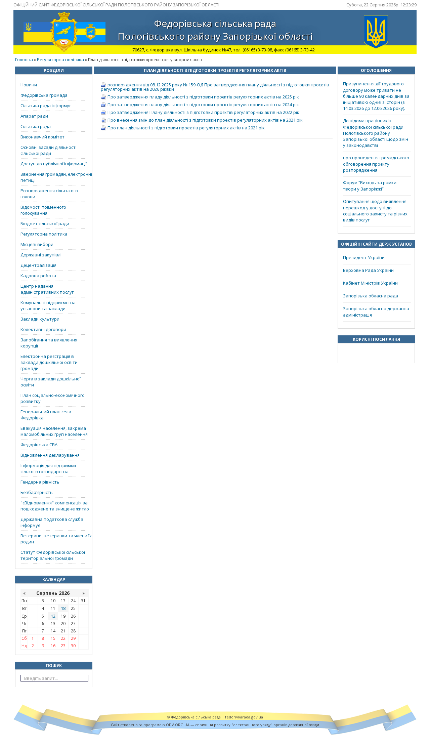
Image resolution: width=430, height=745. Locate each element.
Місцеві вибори (36, 244)
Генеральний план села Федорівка (45, 415)
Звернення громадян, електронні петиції (56, 177)
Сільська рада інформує (45, 105)
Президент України (364, 257)
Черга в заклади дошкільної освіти (50, 382)
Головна (24, 59)
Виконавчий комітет (42, 137)
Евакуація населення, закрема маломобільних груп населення (54, 431)
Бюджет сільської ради (44, 223)
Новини (28, 85)
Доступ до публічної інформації (53, 164)
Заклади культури (39, 319)
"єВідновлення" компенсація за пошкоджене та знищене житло (54, 506)
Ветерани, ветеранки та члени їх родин (56, 539)
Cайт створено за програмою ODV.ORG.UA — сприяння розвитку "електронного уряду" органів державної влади (215, 724)
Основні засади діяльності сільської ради (48, 150)
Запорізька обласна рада (370, 296)
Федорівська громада (44, 95)
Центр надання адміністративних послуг (47, 289)
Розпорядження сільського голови (49, 194)
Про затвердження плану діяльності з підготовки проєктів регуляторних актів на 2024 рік (203, 104)
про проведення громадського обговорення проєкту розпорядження (376, 164)
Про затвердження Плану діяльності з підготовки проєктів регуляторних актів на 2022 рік (203, 112)
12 (53, 616)
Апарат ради (34, 116)
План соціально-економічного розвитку (52, 398)
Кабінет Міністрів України (370, 283)
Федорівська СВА (38, 445)
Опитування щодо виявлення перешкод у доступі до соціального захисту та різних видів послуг (375, 210)
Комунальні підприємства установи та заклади (48, 305)
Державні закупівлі (40, 255)
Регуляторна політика (60, 59)
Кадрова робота (38, 276)
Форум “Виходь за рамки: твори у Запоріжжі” (370, 185)
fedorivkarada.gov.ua (244, 716)
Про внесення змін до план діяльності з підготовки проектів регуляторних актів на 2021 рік (205, 120)
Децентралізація (38, 265)
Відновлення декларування (50, 455)
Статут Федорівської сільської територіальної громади (52, 555)
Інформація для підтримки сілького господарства (48, 468)
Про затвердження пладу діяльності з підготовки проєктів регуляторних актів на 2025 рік (203, 97)
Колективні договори (43, 329)
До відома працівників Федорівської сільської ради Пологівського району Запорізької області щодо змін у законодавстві (375, 133)
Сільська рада (35, 126)
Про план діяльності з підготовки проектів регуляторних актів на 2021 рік (186, 128)
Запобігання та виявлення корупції (48, 343)
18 (63, 608)
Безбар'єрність (36, 492)
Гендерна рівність (39, 482)
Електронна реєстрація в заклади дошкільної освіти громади (49, 362)
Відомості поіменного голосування (43, 210)
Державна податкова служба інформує (51, 522)
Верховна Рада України (368, 270)
